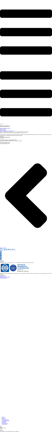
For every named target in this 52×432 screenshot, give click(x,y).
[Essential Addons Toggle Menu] (0, 426)
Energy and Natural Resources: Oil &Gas (6, 130)
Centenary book (4, 424)
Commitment (4, 421)
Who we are (4, 417)
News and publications (5, 420)
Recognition (4, 422)
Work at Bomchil (5, 423)
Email (1, 260)
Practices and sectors (5, 419)
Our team (3, 418)
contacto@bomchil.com (10, 262)
